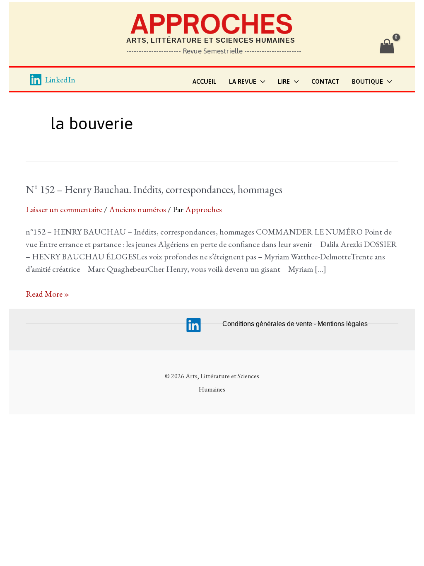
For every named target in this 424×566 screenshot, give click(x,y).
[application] (260, 82)
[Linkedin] (194, 325)
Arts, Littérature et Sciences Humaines (210, 40)
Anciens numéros (137, 209)
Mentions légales (343, 323)
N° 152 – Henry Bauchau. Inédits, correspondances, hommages (154, 189)
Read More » (47, 294)
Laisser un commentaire (64, 209)
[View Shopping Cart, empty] (387, 46)
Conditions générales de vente (267, 323)
